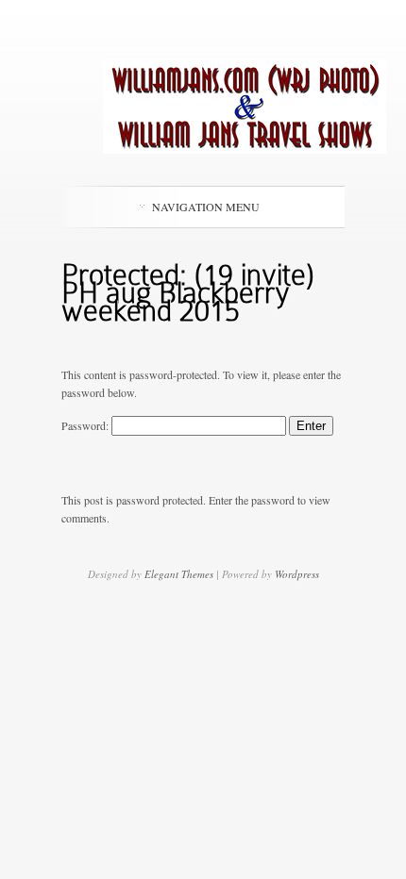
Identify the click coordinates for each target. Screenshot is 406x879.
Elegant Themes (178, 574)
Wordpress (297, 574)
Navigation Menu (206, 206)
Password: (86, 425)
